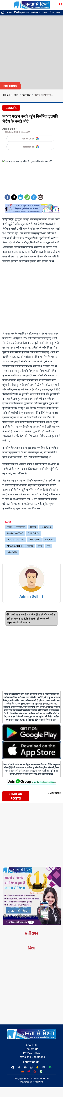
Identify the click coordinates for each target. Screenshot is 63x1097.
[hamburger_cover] (4, 4)
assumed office (15, 533)
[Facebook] (7, 196)
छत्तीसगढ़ (35, 12)
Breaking (10, 86)
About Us (31, 1045)
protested (34, 540)
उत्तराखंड (26, 94)
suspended (33, 533)
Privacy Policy (31, 1053)
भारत (9, 12)
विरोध (40, 546)
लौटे (48, 546)
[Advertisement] (31, 49)
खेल (58, 12)
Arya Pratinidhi (14, 546)
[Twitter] (14, 196)
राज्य (44, 12)
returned (49, 540)
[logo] (32, 4)
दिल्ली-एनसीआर (21, 12)
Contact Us (31, 1049)
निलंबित (33, 527)
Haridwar (46, 527)
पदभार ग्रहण (20, 527)
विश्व (51, 12)
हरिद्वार (9, 527)
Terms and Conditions (31, 1056)
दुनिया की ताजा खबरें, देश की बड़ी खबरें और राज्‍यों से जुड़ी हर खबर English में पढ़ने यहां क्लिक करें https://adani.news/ (30, 618)
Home (6, 94)
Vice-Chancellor (15, 540)
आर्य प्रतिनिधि (12, 552)
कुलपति (30, 546)
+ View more (54, 793)
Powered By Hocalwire (31, 1081)
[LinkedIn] (20, 196)
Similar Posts (15, 796)
